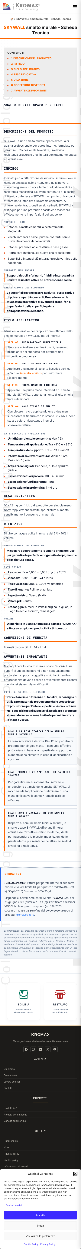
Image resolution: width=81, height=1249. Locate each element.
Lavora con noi (12, 1081)
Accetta (40, 1215)
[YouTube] (55, 1049)
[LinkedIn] (40, 1049)
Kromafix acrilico (30, 373)
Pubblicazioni (11, 1141)
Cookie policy (11, 1160)
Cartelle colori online (15, 1120)
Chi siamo (9, 1069)
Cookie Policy (31, 1244)
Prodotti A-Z (10, 1108)
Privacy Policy (48, 1244)
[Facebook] (26, 1049)
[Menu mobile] (75, 7)
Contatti (8, 1088)
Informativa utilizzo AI (16, 1166)
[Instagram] (33, 1049)
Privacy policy (11, 1153)
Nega (40, 1225)
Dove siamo (10, 1075)
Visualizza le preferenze (40, 1236)
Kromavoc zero (24, 914)
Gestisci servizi (14, 1205)
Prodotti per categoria (15, 1114)
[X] (47, 1049)
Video (7, 1147)
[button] (75, 1174)
